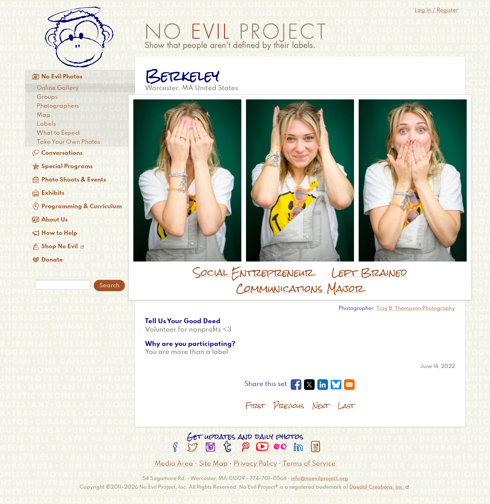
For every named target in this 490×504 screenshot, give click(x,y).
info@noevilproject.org (319, 478)
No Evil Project (235, 36)
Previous (288, 406)
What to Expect (58, 133)
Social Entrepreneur (253, 272)
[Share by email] (349, 384)
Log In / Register (436, 10)
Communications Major (300, 288)
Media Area (174, 464)
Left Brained (369, 272)
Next (320, 406)
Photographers (58, 106)
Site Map (213, 464)
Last (346, 406)
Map (43, 115)
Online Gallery (58, 88)
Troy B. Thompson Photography (415, 308)
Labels (46, 124)
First (255, 406)
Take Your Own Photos (68, 142)
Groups (47, 97)
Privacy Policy (255, 464)
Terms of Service (309, 464)
